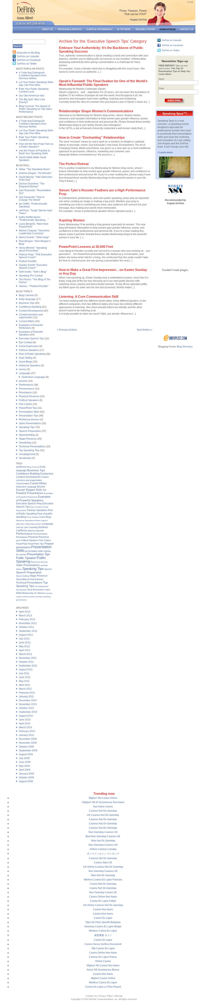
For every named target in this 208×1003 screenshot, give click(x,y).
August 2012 (26, 634)
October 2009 (26, 746)
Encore (41, 486)
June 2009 (25, 762)
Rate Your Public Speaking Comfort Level (34, 90)
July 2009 (24, 758)
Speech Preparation (30, 431)
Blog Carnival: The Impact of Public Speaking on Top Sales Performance (35, 109)
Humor (22, 369)
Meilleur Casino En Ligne (103, 930)
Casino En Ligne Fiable (103, 900)
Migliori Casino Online (103, 978)
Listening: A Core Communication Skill (88, 296)
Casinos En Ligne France (103, 957)
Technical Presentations (32, 446)
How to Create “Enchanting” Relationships (92, 137)
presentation (23, 547)
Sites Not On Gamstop (103, 875)
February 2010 (27, 731)
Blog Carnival (26, 295)
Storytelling (25, 442)
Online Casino (103, 961)
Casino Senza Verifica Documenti (102, 944)
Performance (26, 384)
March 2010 (25, 727)
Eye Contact (25, 342)
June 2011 (24, 677)
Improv (44, 520)
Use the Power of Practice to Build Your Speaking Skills (34, 152)
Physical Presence (29, 396)
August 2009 (26, 754)
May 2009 (24, 766)
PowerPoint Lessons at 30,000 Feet (86, 246)
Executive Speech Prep (29, 503)
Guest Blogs (25, 361)
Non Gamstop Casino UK (103, 892)
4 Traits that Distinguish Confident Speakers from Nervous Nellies (32, 75)
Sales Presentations (30, 423)
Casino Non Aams (103, 909)
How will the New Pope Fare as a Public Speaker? (36, 145)
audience (21, 466)
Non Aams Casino (103, 806)
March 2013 (25, 615)
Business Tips (26, 303)
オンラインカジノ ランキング (103, 853)
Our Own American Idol (31, 95)
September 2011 (28, 665)
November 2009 (28, 742)
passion (23, 381)
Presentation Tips (28, 415)
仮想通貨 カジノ (103, 935)
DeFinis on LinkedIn (28, 56)
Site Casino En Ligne (103, 948)
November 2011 (28, 658)
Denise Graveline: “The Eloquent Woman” (31, 185)
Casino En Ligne (103, 918)
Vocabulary (25, 458)
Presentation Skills (29, 411)
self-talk (44, 565)
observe (31, 530)
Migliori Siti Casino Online (103, 798)
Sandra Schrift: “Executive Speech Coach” (33, 266)
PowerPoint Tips (28, 408)
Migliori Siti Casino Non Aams (103, 965)
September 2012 (28, 631)
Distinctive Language (33, 377)
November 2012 (28, 623)
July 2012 (24, 638)
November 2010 (28, 704)
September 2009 (28, 750)
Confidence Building (30, 306)
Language (24, 373)
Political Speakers (29, 400)
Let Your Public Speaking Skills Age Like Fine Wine (36, 83)
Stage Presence (28, 438)
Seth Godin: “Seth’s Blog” (33, 271)
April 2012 (24, 650)
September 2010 (28, 712)
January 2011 (26, 696)
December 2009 (28, 739)
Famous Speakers (29, 350)
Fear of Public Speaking (32, 354)
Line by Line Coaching (27, 527)
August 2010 (26, 715)
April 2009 (24, 769)
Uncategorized (27, 454)
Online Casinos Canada (103, 849)
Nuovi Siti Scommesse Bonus (103, 969)
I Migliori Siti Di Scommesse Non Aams (103, 802)
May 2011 (24, 681)
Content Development (31, 310)
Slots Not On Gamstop (103, 840)
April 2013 (24, 611)
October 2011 (26, 661)
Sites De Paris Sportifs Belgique (103, 922)
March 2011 (25, 688)
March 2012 (25, 654)
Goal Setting (25, 357)
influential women (33, 524)
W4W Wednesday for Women (30, 593)
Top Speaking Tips (29, 450)
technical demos (35, 579)
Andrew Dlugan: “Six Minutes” (35, 173)
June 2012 (25, 642)
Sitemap (118, 996)
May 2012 (24, 646)
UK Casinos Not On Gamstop (103, 815)
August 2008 (26, 781)
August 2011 (26, 669)
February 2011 (27, 692)
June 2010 (25, 719)
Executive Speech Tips (31, 338)
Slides (19, 569)
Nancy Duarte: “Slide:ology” (34, 237)
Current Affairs (27, 321)
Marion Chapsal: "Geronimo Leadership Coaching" (34, 232)
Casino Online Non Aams (103, 896)
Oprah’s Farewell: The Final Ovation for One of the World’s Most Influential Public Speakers (103, 82)
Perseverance (26, 388)
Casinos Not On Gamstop (103, 810)
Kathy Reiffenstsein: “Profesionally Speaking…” (34, 218)
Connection (46, 473)
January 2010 (26, 735)
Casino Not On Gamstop (103, 883)
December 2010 (28, 700)
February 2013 (27, 619)
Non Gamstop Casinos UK (103, 832)
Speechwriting (27, 435)
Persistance (25, 392)
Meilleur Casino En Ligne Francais (103, 879)
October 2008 (26, 777)
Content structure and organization (31, 316)
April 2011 (24, 685)
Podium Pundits (27, 261)
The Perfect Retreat (74, 164)
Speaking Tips (27, 427)
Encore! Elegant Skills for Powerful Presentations (31, 491)
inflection (20, 524)
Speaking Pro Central (31, 275)
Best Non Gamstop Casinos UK (103, 836)
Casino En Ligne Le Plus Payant (103, 986)
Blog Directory (185, 346)
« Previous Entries (67, 329)
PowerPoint (21, 543)
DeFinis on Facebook (29, 60)
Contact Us (91, 996)
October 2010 (26, 708)
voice (47, 589)
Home (190, 2)
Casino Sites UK (103, 862)
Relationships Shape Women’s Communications (96, 111)
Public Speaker (26, 558)
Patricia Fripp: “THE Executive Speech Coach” (35, 256)
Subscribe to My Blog (28, 52)
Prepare (49, 543)
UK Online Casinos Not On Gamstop (103, 866)
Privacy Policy (106, 996)
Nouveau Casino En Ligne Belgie (102, 926)
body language (27, 299)
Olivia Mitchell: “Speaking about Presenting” (33, 249)
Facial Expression (29, 346)
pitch (18, 540)
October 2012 (26, 627)
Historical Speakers (29, 365)
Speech (48, 569)
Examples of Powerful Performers (31, 326)
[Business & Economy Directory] (175, 340)
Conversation (22, 483)
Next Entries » (144, 329)
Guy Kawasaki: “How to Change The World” (31, 198)
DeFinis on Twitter (27, 63)
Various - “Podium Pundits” (33, 286)
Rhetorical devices (29, 419)
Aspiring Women (72, 220)
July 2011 (24, 673)
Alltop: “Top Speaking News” (34, 169)
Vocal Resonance (35, 589)
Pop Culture (25, 404)
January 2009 (26, 773)
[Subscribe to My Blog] (14, 52)
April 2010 (24, 723)
